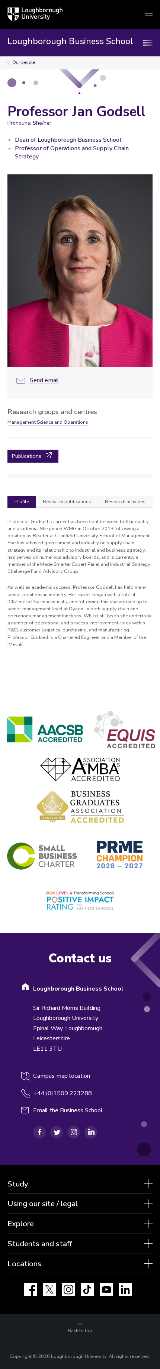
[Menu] (149, 42)
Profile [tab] (22, 501)
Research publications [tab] (67, 501)
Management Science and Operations (47, 422)
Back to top (80, 1330)
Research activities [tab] (125, 501)
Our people (24, 62)
